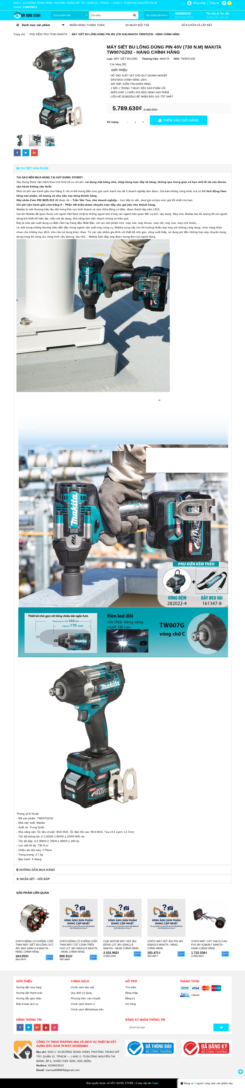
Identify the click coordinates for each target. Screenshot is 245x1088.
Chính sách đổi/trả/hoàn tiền (87, 1009)
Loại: (110, 58)
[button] (122, 168)
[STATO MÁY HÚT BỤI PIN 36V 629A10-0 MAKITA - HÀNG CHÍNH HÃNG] (166, 918)
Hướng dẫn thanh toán (29, 992)
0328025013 (183, 13)
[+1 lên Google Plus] (34, 153)
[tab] (122, 168)
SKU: (177, 58)
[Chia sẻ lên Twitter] (26, 153)
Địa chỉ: (41, 1051)
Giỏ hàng (130, 1004)
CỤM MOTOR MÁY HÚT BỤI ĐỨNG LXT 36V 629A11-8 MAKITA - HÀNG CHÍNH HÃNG (121, 945)
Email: (40, 1070)
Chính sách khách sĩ (83, 1004)
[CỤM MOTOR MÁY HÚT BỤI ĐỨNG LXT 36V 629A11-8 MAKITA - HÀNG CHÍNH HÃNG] (122, 918)
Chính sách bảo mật (82, 987)
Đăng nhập (131, 992)
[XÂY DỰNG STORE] (29, 15)
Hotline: (41, 1065)
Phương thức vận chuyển (86, 998)
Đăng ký (130, 998)
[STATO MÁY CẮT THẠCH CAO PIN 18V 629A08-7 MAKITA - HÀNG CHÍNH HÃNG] (210, 918)
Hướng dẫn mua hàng (29, 987)
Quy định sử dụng (81, 992)
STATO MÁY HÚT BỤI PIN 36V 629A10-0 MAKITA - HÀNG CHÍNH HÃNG (165, 945)
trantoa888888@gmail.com (63, 1070)
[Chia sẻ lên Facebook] (17, 153)
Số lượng (112, 122)
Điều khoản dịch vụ (27, 1004)
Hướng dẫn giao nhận (28, 998)
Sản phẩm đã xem (156, 15)
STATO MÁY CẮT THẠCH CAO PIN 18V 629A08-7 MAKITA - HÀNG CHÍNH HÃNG (209, 945)
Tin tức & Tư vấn (217, 13)
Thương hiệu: (150, 58)
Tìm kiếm (130, 987)
